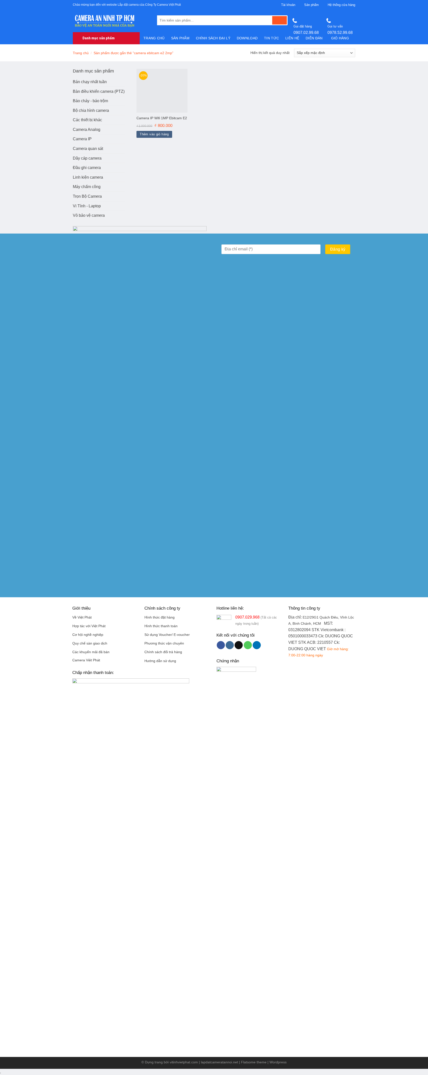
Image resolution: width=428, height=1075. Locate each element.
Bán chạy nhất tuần (90, 82)
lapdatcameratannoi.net (219, 1062)
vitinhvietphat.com (184, 1062)
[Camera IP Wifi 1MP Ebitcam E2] (161, 91)
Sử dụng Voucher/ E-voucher (167, 635)
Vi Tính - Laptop (87, 206)
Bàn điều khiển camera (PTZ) (99, 91)
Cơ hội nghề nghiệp (87, 635)
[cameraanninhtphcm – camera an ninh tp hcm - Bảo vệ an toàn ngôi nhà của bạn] (111, 21)
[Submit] (279, 20)
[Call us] (248, 645)
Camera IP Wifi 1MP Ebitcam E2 (161, 118)
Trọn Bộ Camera (87, 196)
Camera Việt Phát (86, 660)
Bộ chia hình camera (91, 110)
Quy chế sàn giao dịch (89, 643)
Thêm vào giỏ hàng (154, 134)
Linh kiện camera (88, 177)
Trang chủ (154, 38)
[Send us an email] (239, 645)
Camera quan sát (88, 148)
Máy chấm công (87, 187)
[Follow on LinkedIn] (257, 645)
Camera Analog (86, 129)
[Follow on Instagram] (230, 645)
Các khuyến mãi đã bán (90, 652)
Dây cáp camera (87, 158)
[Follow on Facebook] (221, 645)
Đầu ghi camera (87, 168)
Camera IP (82, 139)
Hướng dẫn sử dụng (160, 661)
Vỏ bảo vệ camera (89, 215)
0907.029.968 (247, 617)
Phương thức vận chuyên (164, 643)
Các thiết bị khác (87, 120)
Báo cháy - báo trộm (90, 101)
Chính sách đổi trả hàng (163, 652)
